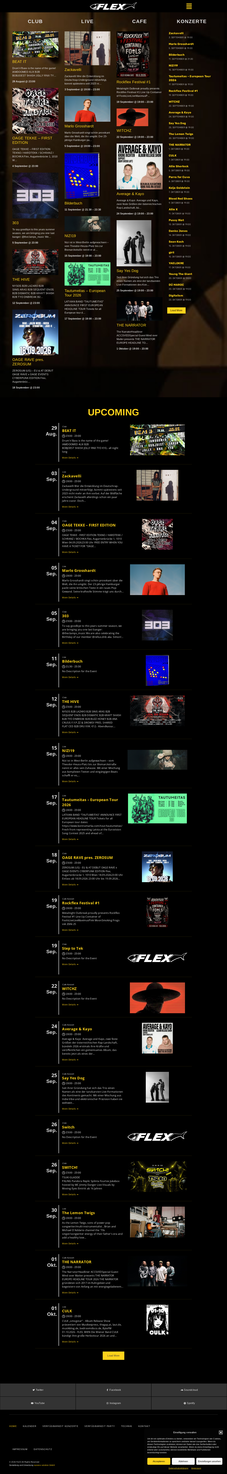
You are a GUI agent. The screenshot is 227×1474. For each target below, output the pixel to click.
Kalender (29, 1426)
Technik (126, 1426)
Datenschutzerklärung (178, 1468)
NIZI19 (70, 236)
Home (13, 1426)
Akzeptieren (159, 1461)
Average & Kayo (131, 194)
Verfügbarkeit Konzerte (60, 1426)
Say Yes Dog (127, 271)
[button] (220, 1432)
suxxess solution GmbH (44, 1465)
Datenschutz (43, 1449)
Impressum (196, 1468)
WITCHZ (124, 130)
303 (15, 223)
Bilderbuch (73, 203)
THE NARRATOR (131, 325)
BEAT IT (19, 62)
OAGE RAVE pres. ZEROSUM (28, 362)
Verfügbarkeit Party (99, 1426)
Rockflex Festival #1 (134, 82)
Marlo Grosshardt (79, 126)
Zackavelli (73, 70)
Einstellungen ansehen (209, 1461)
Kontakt (144, 1426)
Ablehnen (183, 1461)
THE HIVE (21, 279)
